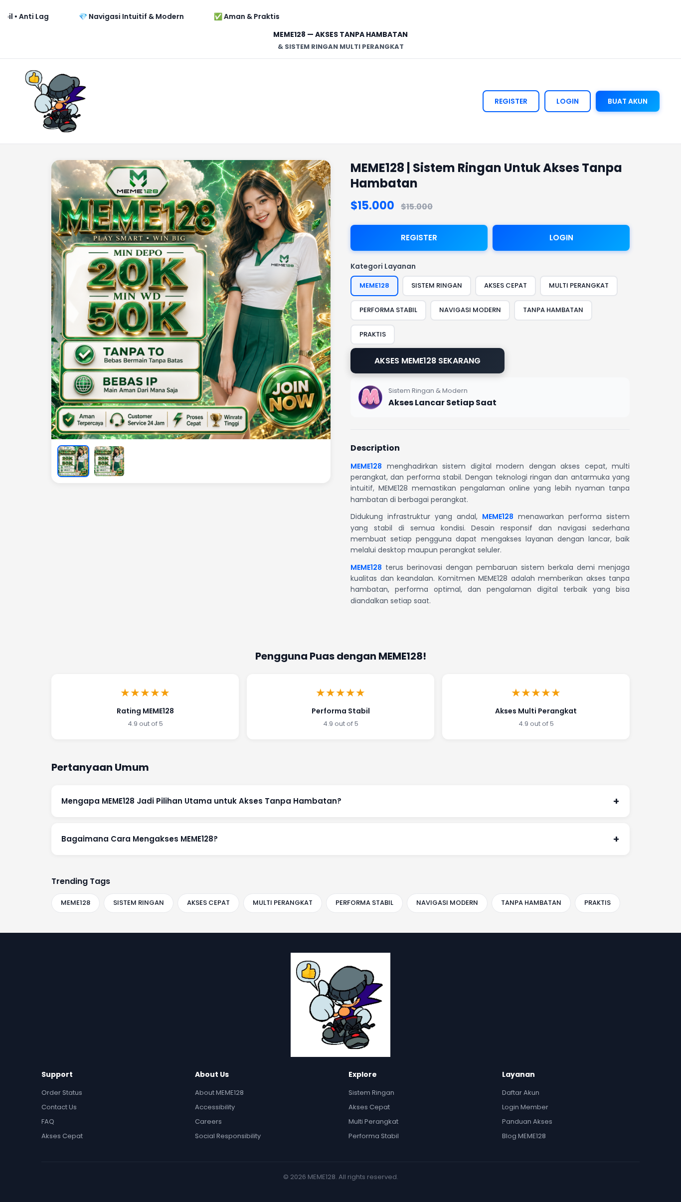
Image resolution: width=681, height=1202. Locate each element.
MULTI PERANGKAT (283, 902)
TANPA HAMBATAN (531, 902)
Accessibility (215, 1107)
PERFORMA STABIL (364, 902)
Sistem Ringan (371, 1092)
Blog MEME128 (524, 1136)
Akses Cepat (62, 1136)
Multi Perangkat (373, 1121)
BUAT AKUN (628, 101)
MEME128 (366, 466)
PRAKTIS (597, 902)
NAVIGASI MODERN (447, 902)
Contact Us (59, 1107)
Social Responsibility (228, 1136)
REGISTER (511, 101)
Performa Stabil (373, 1136)
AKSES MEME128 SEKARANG (427, 360)
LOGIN (567, 101)
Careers (208, 1121)
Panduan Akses (527, 1121)
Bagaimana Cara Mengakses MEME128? (340, 839)
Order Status (61, 1092)
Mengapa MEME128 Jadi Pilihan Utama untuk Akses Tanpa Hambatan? (340, 801)
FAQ (47, 1121)
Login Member (525, 1107)
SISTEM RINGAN (138, 902)
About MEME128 (219, 1092)
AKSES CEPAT (208, 902)
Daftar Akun (520, 1092)
